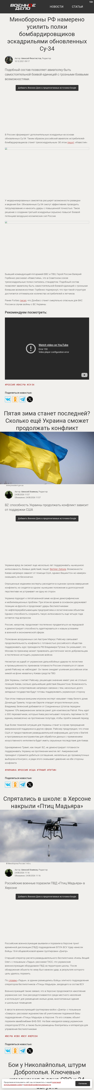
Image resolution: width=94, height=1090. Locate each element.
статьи (77, 6)
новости (56, 6)
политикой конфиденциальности (37, 1085)
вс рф (9, 1036)
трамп (42, 770)
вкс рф (22, 384)
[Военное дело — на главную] (23, 7)
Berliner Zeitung (58, 569)
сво (17, 1036)
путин (52, 770)
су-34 (31, 384)
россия (10, 384)
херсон (33, 1036)
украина (11, 770)
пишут (70, 142)
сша (33, 770)
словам (13, 980)
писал (23, 300)
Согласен (83, 1083)
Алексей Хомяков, (34, 492)
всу (24, 1036)
